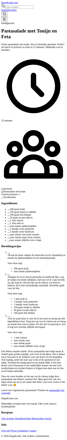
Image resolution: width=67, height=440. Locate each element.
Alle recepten (7, 418)
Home (4, 10)
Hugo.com (9, 2)
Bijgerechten (37, 418)
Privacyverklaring (19, 430)
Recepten (12, 10)
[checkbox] (8, 212)
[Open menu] (4, 19)
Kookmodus (10, 197)
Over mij (5, 430)
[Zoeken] (4, 14)
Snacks (48, 418)
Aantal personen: (10, 194)
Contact (32, 430)
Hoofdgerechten (23, 418)
